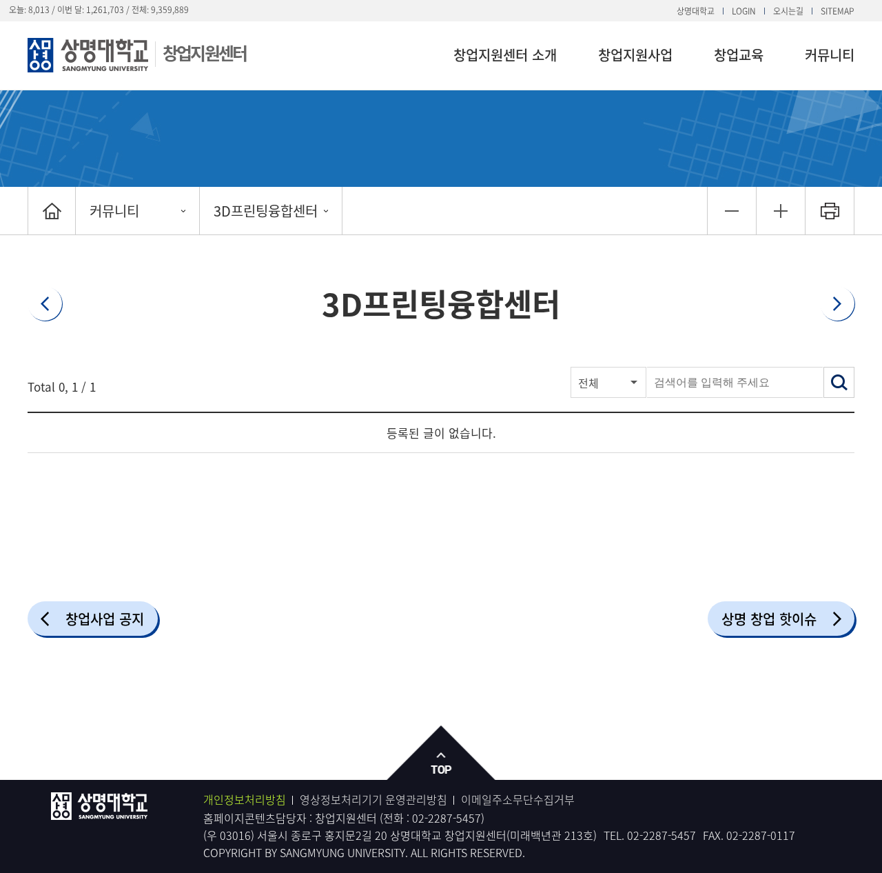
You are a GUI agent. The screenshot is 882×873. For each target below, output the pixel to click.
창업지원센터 (204, 53)
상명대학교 (696, 11)
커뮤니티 (829, 55)
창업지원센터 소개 (505, 55)
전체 (588, 382)
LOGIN (744, 11)
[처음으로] (52, 210)
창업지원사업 (635, 55)
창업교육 (738, 55)
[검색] (838, 382)
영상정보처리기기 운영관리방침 (373, 799)
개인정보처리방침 (244, 799)
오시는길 (788, 11)
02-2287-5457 (446, 818)
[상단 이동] (441, 753)
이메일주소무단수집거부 (518, 799)
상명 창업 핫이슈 (769, 619)
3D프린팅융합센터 (266, 211)
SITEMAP (837, 11)
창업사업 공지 (104, 619)
